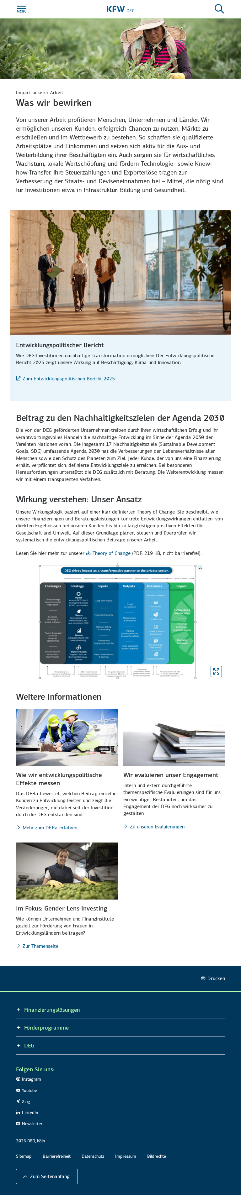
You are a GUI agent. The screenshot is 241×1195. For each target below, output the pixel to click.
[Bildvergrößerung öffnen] (216, 671)
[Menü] (21, 9)
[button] (47, 1176)
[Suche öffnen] (219, 9)
